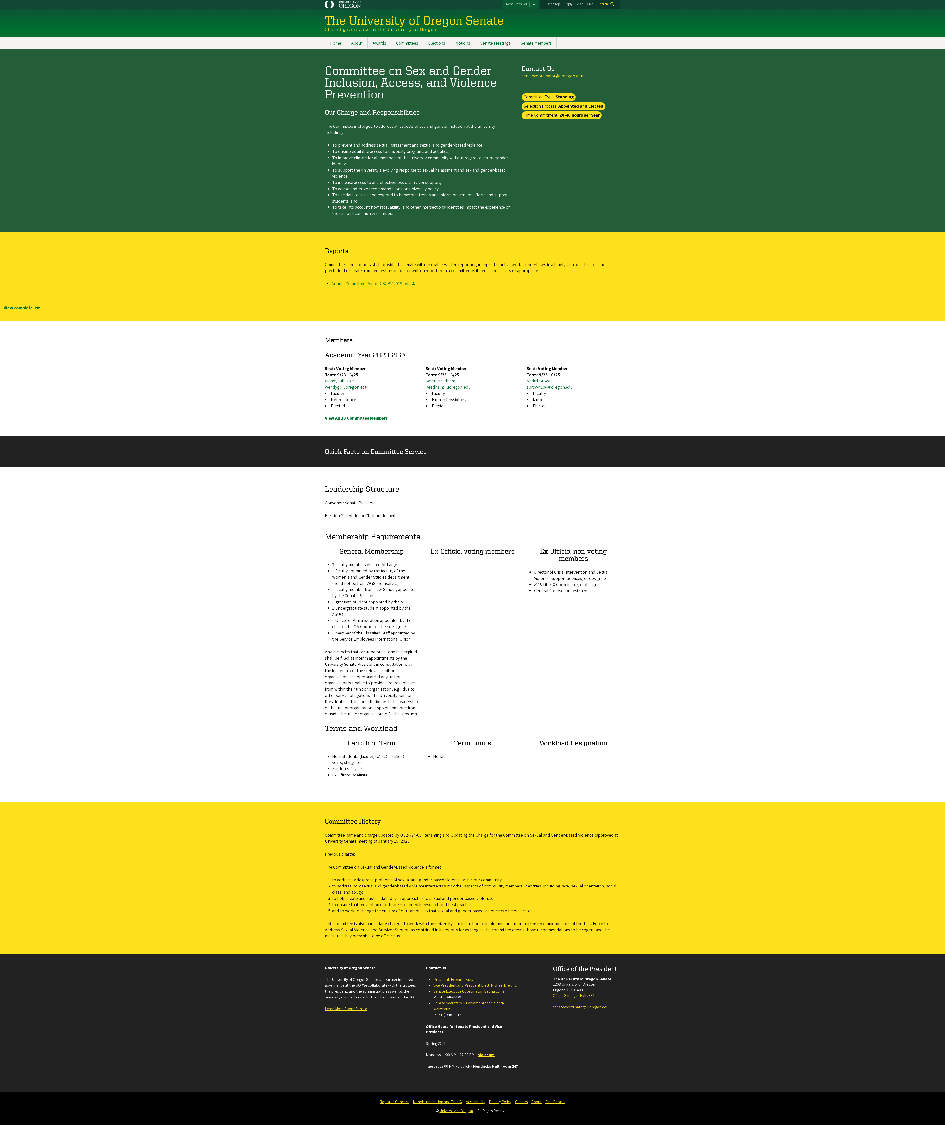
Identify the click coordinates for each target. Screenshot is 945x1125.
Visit (580, 4)
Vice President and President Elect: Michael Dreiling (475, 985)
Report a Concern (394, 1102)
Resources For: (517, 4)
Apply (568, 4)
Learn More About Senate (346, 1009)
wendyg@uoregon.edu (346, 387)
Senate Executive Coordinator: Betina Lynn (468, 991)
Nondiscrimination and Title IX (437, 1102)
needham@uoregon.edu (448, 387)
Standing (565, 97)
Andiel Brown (539, 381)
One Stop (553, 4)
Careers (521, 1102)
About (356, 43)
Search (603, 4)
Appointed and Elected (580, 106)
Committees (407, 43)
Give (590, 4)
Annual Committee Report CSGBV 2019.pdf (370, 284)
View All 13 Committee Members (356, 418)
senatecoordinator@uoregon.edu (552, 76)
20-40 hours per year (579, 115)
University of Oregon (456, 1111)
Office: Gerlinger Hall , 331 (574, 995)
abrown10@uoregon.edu (550, 387)
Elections (436, 43)
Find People (555, 1102)
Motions (462, 43)
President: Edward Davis (453, 979)
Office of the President (585, 969)
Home (335, 43)
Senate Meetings (495, 43)
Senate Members (536, 43)
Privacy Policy (500, 1102)
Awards (379, 43)
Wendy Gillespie (339, 381)
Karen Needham (440, 381)
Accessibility (475, 1102)
